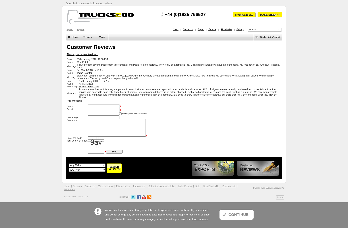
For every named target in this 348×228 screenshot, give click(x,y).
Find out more (200, 219)
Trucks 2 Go (82, 197)
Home (67, 186)
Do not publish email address (135, 113)
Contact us (90, 186)
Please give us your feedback (82, 54)
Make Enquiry (185, 186)
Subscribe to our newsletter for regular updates (89, 3)
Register (80, 29)
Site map (77, 186)
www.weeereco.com (89, 86)
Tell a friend (69, 189)
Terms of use (139, 186)
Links (197, 186)
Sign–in (70, 29)
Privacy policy (123, 186)
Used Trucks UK (211, 186)
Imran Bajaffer (84, 73)
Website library (105, 186)
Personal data (229, 186)
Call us (184, 14)
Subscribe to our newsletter (161, 186)
